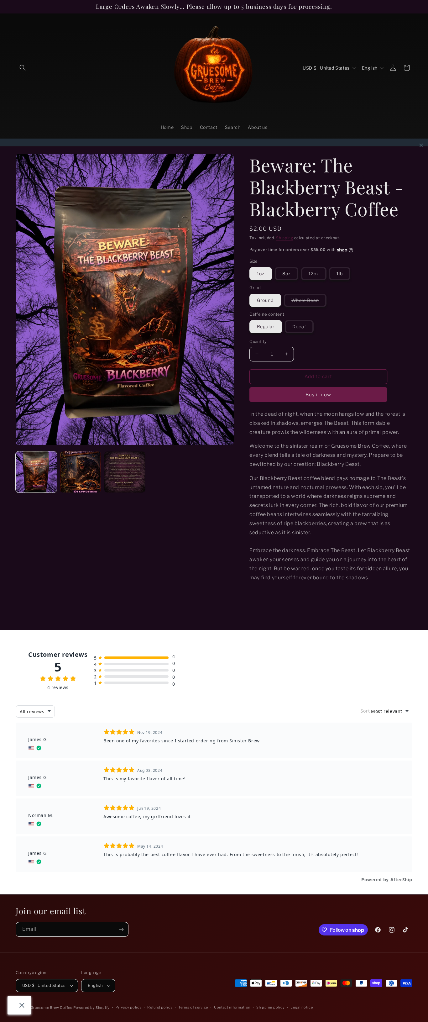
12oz (314, 273)
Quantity (258, 341)
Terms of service (193, 1007)
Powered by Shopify (91, 1007)
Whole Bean (308, 302)
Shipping (284, 237)
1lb (340, 273)
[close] (421, 145)
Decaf (299, 326)
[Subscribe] (121, 929)
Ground (265, 300)
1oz (260, 273)
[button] (22, 68)
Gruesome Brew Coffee (51, 1007)
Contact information (232, 1007)
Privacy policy (129, 1007)
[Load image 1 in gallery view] (36, 472)
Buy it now (318, 395)
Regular (265, 326)
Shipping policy (270, 1007)
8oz (286, 273)
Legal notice (301, 1007)
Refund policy (159, 1007)
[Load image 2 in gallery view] (80, 472)
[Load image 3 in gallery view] (124, 472)
